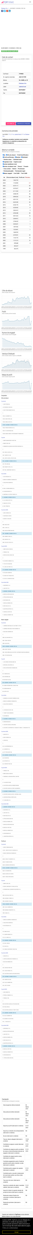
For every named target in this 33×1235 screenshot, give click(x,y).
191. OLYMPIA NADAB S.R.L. (7, 934)
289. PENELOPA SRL (6, 1006)
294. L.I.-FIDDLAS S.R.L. (6, 1021)
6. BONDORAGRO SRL (6, 600)
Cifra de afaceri (11, 155)
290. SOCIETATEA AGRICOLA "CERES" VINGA (10, 1009)
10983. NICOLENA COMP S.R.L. (8, 895)
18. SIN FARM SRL (5, 715)
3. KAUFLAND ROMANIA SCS (7, 631)
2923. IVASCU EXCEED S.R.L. (7, 452)
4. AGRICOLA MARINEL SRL (7, 1037)
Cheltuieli (25, 157)
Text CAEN (24, 173)
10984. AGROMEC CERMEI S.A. (8, 898)
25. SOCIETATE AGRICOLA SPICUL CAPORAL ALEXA (11, 794)
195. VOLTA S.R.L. (5, 946)
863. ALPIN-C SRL (5, 691)
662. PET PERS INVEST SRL (7, 752)
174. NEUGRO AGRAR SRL (7, 572)
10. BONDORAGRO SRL (6, 833)
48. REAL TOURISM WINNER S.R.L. (8, 488)
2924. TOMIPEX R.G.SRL (6, 455)
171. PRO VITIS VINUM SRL (7, 563)
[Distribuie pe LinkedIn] (10, 11)
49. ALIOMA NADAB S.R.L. (7, 491)
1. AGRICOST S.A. (5, 734)
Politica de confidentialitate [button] (10, 1228)
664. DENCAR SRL (5, 758)
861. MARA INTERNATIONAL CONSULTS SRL (10, 685)
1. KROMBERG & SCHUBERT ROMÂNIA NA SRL (10, 698)
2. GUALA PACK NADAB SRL (7, 922)
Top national (3, 401)
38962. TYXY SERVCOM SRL (7, 655)
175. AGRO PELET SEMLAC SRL (8, 575)
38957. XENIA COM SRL (6, 640)
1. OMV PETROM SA (6, 404)
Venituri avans (8, 159)
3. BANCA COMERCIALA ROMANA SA (9, 853)
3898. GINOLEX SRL (5, 524)
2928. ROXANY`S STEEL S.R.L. (7, 466)
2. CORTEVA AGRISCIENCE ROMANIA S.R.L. (10, 958)
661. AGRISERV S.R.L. (6, 749)
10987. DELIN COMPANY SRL (7, 907)
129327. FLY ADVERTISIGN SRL (7, 430)
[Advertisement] (16, 28)
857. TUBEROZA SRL (6, 673)
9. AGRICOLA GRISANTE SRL (7, 830)
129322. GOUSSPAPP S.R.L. (7, 416)
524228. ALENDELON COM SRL (7, 873)
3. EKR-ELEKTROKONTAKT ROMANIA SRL (9, 667)
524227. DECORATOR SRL (6, 870)
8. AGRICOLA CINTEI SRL (6, 827)
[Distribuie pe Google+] (7, 11)
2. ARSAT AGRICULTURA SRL (7, 773)
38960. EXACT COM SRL (6, 649)
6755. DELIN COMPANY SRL (7, 982)
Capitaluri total (8, 162)
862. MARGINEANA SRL (6, 688)
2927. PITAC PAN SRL (6, 464)
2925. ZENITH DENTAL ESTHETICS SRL (9, 458)
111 (9, 134)
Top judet (3, 437)
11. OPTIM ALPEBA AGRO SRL (7, 1057)
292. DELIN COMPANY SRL (7, 1015)
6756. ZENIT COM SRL (6, 985)
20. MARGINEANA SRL (6, 721)
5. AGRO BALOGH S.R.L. (6, 1040)
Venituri (18, 157)
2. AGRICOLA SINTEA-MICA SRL (8, 1031)
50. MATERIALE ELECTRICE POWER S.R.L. (9, 494)
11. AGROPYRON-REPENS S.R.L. (8, 836)
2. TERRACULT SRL (5, 552)
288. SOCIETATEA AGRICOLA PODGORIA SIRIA (10, 1004)
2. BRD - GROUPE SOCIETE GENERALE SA (9, 850)
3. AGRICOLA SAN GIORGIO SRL (8, 555)
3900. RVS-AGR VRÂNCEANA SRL (8, 530)
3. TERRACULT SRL (5, 998)
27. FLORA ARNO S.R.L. (6, 800)
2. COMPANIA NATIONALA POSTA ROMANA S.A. (11, 628)
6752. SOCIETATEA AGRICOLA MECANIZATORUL (11, 973)
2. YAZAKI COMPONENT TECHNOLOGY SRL (10, 886)
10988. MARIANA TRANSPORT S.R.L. (8, 910)
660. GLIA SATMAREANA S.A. (7, 746)
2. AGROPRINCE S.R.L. (6, 809)
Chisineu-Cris (22, 83)
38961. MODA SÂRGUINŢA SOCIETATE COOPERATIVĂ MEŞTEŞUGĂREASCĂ (15, 652)
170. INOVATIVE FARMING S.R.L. (8, 560)
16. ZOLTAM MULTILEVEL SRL (7, 710)
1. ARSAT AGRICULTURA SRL (7, 549)
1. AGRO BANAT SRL (6, 992)
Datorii (14, 169)
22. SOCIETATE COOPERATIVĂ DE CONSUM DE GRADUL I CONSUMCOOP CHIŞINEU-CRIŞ (17, 727)
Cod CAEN (16, 173)
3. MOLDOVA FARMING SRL (7, 961)
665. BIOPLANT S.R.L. (6, 761)
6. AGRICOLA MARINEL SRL (7, 821)
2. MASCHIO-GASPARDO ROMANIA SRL (9, 479)
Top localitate (3, 473)
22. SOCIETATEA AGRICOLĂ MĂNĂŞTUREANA (10, 785)
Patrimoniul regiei (20, 171)
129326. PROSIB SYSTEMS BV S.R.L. (8, 427)
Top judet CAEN (4, 546)
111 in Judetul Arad (16, 134)
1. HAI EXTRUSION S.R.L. (6, 476)
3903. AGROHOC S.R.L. (6, 539)
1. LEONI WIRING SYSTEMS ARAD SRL (9, 662)
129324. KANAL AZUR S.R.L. (7, 421)
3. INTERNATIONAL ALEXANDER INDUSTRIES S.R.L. (11, 889)
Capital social (17, 162)
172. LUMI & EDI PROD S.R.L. (7, 566)
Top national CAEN (4, 509)
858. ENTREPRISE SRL (6, 676)
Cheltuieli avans (17, 159)
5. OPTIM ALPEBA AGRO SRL (7, 597)
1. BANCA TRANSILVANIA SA (7, 847)
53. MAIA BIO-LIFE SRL (6, 503)
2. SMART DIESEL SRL (6, 443)
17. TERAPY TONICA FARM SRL (7, 713)
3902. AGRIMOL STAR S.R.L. (7, 536)
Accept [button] (16, 1232)
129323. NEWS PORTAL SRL (7, 418)
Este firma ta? (10, 123)
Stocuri (20, 166)
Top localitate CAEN (4, 582)
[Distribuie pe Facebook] (2, 11)
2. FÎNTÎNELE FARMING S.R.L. (7, 995)
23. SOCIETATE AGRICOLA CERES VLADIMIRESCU (11, 788)
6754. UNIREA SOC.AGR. (6, 979)
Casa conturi (7, 169)
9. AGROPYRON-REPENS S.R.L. (7, 608)
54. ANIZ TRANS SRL (6, 506)
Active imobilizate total (10, 164)
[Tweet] (5, 11)
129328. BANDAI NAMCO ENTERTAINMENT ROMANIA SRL (12, 433)
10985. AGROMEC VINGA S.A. (7, 901)
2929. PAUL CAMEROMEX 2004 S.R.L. (9, 469)
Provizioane (21, 169)
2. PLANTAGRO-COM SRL (6, 515)
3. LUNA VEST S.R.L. (6, 812)
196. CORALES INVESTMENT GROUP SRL (9, 949)
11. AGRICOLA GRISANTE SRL (7, 614)
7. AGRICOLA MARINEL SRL (7, 603)
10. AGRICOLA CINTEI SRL (7, 611)
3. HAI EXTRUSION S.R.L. (6, 925)
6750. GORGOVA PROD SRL (7, 967)
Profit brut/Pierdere (23, 155)
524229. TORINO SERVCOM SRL (8, 876)
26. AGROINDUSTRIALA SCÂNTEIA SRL (9, 797)
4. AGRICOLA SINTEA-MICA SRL (8, 594)
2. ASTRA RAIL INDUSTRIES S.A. (8, 665)
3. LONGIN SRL (5, 740)
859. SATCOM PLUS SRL (6, 679)
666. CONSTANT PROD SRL (7, 763)
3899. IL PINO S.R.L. (6, 527)
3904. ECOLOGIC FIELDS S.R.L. (7, 542)
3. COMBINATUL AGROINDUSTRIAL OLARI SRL (10, 776)
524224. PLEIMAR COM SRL (7, 862)
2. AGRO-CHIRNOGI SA (6, 737)
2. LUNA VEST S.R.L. (6, 588)
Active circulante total (10, 166)
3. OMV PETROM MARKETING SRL (8, 410)
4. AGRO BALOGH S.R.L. (6, 815)
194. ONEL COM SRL (6, 943)
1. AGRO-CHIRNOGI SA (6, 512)
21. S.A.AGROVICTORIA (6, 782)
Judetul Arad (22, 86)
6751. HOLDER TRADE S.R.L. (7, 970)
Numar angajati (8, 173)
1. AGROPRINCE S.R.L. (6, 585)
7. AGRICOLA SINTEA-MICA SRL (8, 824)
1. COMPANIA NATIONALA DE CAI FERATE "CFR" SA (11, 625)
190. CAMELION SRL (6, 931)
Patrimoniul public (9, 171)
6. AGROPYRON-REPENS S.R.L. (7, 1043)
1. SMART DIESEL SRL (6, 883)
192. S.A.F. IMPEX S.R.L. (6, 937)
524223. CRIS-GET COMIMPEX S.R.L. (8, 859)
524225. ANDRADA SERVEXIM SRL (8, 865)
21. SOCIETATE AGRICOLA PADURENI (9, 724)
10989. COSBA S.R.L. (6, 913)
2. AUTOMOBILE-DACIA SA (7, 407)
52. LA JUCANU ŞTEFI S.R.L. (7, 500)
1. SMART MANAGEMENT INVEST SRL (9, 440)
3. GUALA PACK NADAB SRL (7, 482)
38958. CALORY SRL (5, 643)
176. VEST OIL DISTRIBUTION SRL (8, 578)
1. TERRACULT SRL (5, 770)
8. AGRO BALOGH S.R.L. (6, 605)
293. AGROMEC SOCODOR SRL (7, 1018)
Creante (26, 166)
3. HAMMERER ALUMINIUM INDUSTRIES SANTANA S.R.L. (12, 446)
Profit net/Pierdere (9, 157)
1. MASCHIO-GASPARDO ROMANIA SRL (9, 919)
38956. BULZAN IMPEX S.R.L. (7, 637)
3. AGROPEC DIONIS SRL (6, 518)
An (4, 155)
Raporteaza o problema (23, 123)
